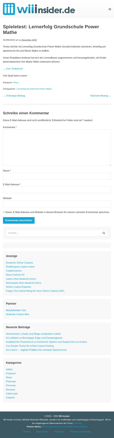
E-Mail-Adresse (12, 184)
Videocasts (12, 393)
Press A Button (80, 426)
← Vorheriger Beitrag (14, 95)
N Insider (68, 426)
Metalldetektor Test (16, 310)
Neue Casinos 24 (15, 274)
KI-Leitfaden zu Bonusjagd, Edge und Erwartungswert (34, 338)
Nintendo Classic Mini (17, 314)
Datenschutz (42, 431)
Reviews (10, 389)
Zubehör (10, 397)
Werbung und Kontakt (80, 431)
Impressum (59, 431)
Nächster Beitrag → (100, 95)
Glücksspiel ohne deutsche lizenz (23, 283)
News (15, 82)
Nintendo (77, 423)
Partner (26, 431)
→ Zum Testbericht (13, 68)
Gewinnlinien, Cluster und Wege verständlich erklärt (33, 334)
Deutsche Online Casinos (19, 262)
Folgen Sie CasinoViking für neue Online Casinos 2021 (35, 291)
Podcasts (11, 381)
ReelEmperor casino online (20, 266)
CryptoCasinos (14, 270)
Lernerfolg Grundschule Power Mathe (34, 89)
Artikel (9, 369)
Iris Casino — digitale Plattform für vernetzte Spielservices (36, 350)
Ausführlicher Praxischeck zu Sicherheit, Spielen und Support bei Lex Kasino (46, 342)
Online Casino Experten (18, 287)
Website (7, 198)
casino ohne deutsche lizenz (21, 279)
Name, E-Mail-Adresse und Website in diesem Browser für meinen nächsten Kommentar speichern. (57, 212)
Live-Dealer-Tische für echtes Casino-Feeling (30, 346)
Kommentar (10, 127)
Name (7, 170)
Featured (10, 373)
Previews (11, 385)
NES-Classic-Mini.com (52, 426)
